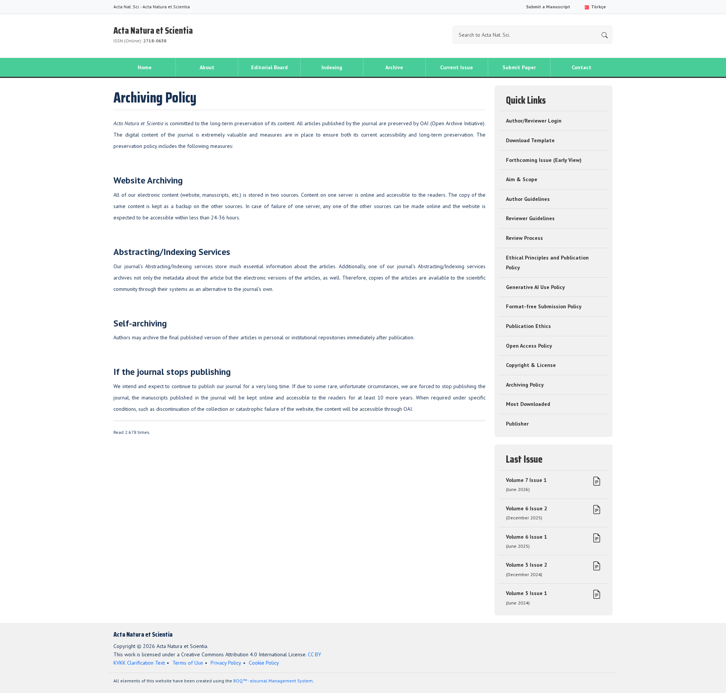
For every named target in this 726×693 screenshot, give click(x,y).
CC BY (314, 654)
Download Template (530, 140)
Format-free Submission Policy (544, 306)
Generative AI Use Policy (535, 287)
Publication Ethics (528, 326)
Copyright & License (531, 365)
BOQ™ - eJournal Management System (273, 681)
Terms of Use (187, 662)
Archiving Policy (525, 384)
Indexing (331, 67)
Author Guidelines (528, 199)
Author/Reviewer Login (534, 120)
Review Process (524, 238)
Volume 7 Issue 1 (526, 485)
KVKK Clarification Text (139, 662)
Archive (394, 67)
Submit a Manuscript (548, 6)
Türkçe (598, 6)
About (207, 67)
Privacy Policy (226, 662)
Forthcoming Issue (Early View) (544, 160)
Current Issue (456, 67)
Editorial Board (269, 67)
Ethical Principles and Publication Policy (547, 262)
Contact (581, 67)
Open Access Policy (529, 345)
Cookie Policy (264, 662)
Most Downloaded (528, 404)
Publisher (517, 423)
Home (145, 67)
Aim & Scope (521, 179)
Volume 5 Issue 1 (526, 598)
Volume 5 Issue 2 (526, 569)
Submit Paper (519, 67)
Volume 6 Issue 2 (526, 513)
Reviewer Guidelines (530, 218)
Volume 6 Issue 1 (526, 541)
